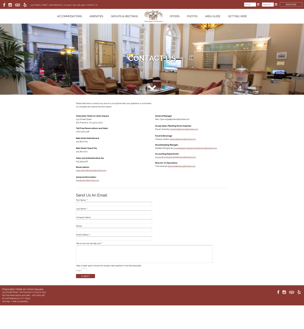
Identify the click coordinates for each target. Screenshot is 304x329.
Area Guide (212, 16)
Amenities (96, 16)
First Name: (81, 200)
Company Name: (83, 217)
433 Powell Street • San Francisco (50, 5)
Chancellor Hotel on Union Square (153, 16)
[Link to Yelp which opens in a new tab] (25, 5)
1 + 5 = (78, 270)
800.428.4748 (38, 295)
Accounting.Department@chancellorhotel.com (175, 157)
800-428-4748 (79, 5)
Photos (192, 16)
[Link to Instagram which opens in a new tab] (10, 5)
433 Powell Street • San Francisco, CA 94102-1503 (24, 292)
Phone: (79, 226)
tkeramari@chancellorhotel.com (182, 166)
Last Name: (81, 209)
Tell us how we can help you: (88, 243)
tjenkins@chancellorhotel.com (183, 139)
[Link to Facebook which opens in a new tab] (4, 5)
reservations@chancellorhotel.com (91, 170)
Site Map (6, 301)
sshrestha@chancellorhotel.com (184, 129)
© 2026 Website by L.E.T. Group (16, 298)
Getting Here (237, 16)
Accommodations (69, 16)
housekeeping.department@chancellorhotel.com (195, 148)
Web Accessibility (20, 301)
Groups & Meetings (124, 16)
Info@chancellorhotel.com (87, 180)
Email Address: (82, 235)
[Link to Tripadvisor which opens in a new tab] (17, 5)
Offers (174, 16)
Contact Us (91, 5)
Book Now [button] (291, 4)
